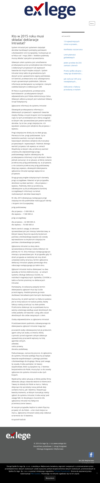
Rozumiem (50, 478)
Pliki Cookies (35, 474)
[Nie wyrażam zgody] (97, 473)
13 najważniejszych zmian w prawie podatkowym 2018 (72, 43)
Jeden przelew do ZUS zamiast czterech (73, 64)
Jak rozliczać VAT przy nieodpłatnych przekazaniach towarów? (74, 80)
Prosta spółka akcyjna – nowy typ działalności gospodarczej (73, 72)
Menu (92, 23)
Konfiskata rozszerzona (73, 49)
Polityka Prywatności (62, 471)
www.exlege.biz (60, 443)
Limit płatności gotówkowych (70, 56)
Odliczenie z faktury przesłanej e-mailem (72, 88)
